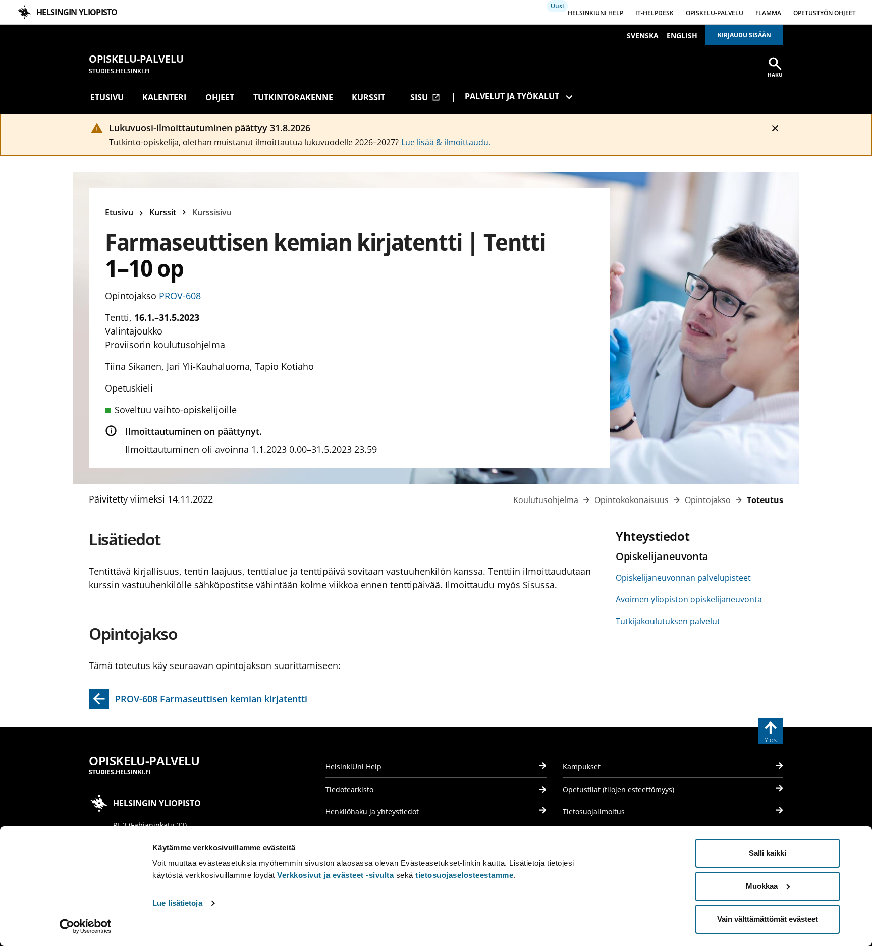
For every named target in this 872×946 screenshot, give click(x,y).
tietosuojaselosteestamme (464, 875)
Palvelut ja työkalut (512, 96)
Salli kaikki (767, 853)
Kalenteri (164, 97)
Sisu (425, 97)
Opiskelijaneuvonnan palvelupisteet (683, 577)
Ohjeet (219, 97)
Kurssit (368, 97)
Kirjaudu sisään (744, 35)
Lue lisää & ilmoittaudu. (445, 142)
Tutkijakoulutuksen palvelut (668, 621)
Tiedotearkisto (349, 789)
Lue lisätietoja (177, 903)
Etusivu (107, 97)
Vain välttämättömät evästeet (767, 919)
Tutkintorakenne (293, 97)
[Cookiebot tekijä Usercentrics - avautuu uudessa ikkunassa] (85, 926)
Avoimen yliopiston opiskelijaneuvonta (689, 599)
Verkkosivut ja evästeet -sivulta (335, 875)
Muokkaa (762, 886)
